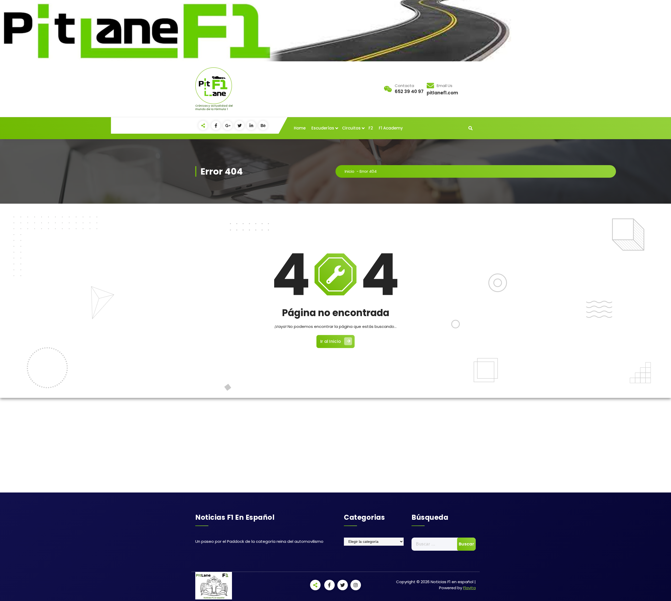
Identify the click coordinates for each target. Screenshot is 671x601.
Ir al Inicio (330, 341)
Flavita (469, 588)
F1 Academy (391, 128)
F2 (371, 128)
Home (300, 128)
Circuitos (351, 128)
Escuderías (322, 128)
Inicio (349, 171)
